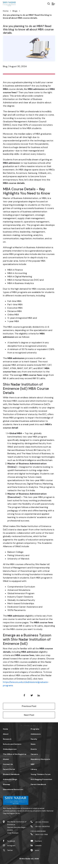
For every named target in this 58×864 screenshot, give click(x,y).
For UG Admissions (38, 831)
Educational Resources (13, 789)
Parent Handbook (38, 784)
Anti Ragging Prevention (41, 779)
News (33, 744)
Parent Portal (9, 769)
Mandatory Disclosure (40, 759)
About (5, 734)
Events (34, 749)
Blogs (15, 11)
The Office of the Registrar (14, 754)
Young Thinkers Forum (40, 774)
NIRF (32, 764)
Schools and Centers (12, 744)
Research (7, 739)
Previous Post (29, 706)
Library (34, 769)
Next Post (29, 714)
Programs (35, 729)
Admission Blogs (10, 779)
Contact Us (8, 764)
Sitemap (6, 784)
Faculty (34, 739)
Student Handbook (11, 774)
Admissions (36, 734)
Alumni (6, 759)
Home (5, 11)
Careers (34, 754)
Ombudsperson (10, 749)
